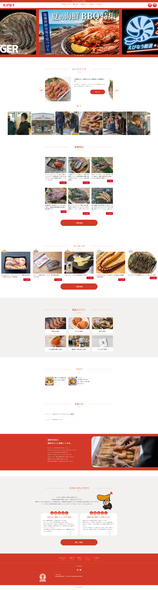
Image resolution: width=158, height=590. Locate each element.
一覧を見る (79, 223)
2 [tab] (77, 55)
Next (114, 32)
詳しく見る (79, 542)
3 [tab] (80, 55)
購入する (105, 92)
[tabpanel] (79, 32)
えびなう (81, 587)
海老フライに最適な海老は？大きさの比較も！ (60, 380)
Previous (43, 32)
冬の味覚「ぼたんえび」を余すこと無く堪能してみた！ (83, 381)
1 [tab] (77, 105)
